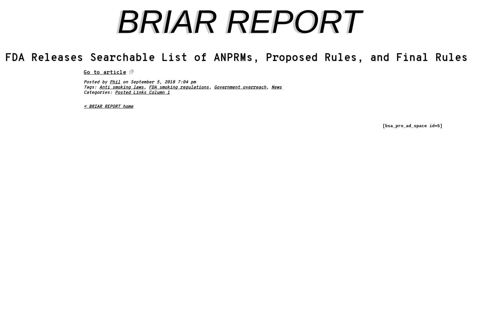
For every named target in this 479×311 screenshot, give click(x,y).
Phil (115, 82)
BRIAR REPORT (240, 21)
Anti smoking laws (121, 87)
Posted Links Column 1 (142, 92)
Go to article (105, 72)
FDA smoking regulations (179, 87)
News (276, 87)
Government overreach (240, 87)
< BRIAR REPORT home (108, 106)
